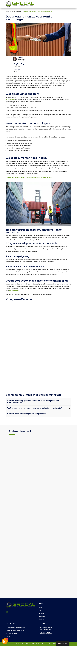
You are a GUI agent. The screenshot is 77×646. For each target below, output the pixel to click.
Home (40, 607)
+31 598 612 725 (14, 291)
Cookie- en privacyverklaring (15, 630)
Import (21, 478)
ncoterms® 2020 (11, 633)
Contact (41, 619)
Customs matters (29, 478)
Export (22, 581)
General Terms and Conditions (15, 628)
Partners (8, 636)
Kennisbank (42, 616)
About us (41, 613)
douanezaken (10, 99)
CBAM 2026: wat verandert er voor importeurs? (30, 475)
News (37, 478)
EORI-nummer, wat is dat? (21, 526)
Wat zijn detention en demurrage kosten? (28, 578)
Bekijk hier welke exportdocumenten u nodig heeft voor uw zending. (29, 177)
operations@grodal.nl (47, 634)
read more (14, 484)
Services (41, 610)
